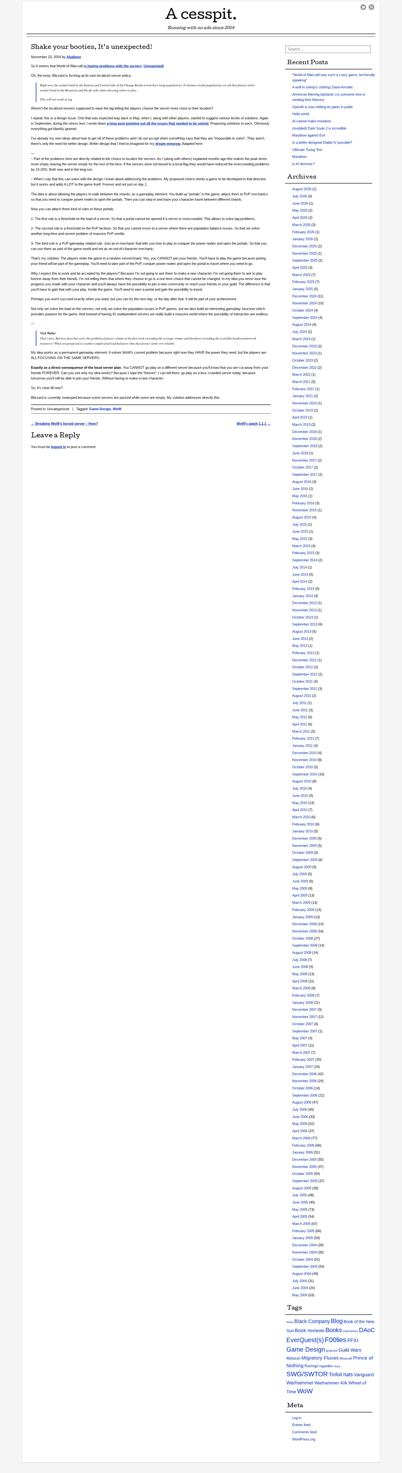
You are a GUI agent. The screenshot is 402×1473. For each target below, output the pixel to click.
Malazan (293, 1358)
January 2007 (302, 1067)
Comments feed (304, 1432)
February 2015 (303, 553)
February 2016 (303, 503)
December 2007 (304, 1009)
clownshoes (350, 1331)
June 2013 (300, 639)
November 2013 (304, 610)
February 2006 (303, 1145)
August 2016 (301, 482)
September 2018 (304, 446)
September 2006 (304, 1095)
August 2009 (301, 867)
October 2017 (302, 467)
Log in (296, 1418)
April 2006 (299, 1131)
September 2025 (304, 260)
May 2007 (299, 1038)
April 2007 (299, 1045)
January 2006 (302, 1152)
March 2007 (301, 1052)
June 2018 (300, 453)
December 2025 (304, 246)
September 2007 (304, 1031)
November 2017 (304, 460)
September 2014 (304, 560)
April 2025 (299, 267)
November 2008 (304, 931)
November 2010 (304, 760)
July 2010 (299, 788)
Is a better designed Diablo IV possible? (322, 142)
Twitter (363, 7)
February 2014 (303, 589)
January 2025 (302, 289)
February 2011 (303, 738)
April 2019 (299, 417)
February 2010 (303, 824)
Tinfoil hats (341, 1374)
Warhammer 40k (331, 1382)
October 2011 (302, 681)
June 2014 (300, 574)
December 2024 (304, 296)
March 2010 (301, 817)
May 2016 (299, 496)
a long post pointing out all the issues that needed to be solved (157, 123)
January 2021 (302, 396)
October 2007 (302, 1024)
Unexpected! (154, 66)
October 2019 (302, 410)
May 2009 (299, 888)
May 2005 (299, 1209)
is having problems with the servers (113, 66)
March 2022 (301, 374)
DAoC (367, 1330)
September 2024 (304, 317)
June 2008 (300, 967)
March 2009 (301, 902)
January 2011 (302, 746)
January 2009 (302, 917)
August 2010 (301, 781)
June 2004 (300, 1288)
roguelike (326, 1366)
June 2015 (300, 531)
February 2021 (303, 389)
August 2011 (301, 696)
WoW (117, 409)
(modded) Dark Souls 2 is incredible (319, 128)
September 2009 (304, 860)
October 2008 (302, 938)
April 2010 (299, 810)
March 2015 (301, 546)
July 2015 (299, 524)
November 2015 (304, 510)
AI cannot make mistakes (311, 121)
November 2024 (304, 303)
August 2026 (301, 189)
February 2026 (303, 232)
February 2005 (303, 1231)
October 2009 (302, 853)
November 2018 (304, 439)
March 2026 (301, 225)
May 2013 (299, 646)
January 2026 (302, 239)
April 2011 (299, 724)
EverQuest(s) (305, 1340)
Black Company (312, 1321)
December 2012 (304, 660)
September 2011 (304, 689)
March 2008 (301, 988)
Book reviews (310, 1330)
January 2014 (302, 596)
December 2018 (304, 432)
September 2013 (304, 624)
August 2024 (301, 324)
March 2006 (301, 1138)
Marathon (299, 157)
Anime (289, 1322)
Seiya (337, 1366)
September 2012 (304, 674)
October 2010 (302, 767)
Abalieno (74, 57)
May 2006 (299, 1124)
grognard (332, 1350)
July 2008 (299, 960)
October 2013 (302, 617)
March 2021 (301, 382)
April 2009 (299, 895)
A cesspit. (201, 16)
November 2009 (304, 846)
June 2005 (300, 1202)
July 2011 (299, 703)
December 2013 (304, 603)
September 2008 (304, 945)
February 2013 (303, 653)
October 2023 (302, 360)
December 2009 (304, 838)
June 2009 (300, 881)
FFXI (352, 1340)
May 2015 (299, 539)
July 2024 (299, 332)
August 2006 (301, 1102)
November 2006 (304, 1081)
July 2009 (299, 874)
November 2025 (304, 253)
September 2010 (304, 774)
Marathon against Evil (308, 135)
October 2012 (302, 667)
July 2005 (299, 1195)
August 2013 (301, 631)
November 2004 (304, 1252)
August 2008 (301, 952)
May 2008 (299, 974)
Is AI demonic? (303, 164)
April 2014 (299, 581)
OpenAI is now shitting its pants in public (322, 107)
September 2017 (304, 474)
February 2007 (303, 1059)
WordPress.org (303, 1439)
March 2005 (301, 1224)
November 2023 (304, 353)
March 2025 (301, 275)
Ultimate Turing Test (307, 150)
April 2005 (299, 1216)
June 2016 (300, 489)
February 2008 (303, 995)
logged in (58, 447)
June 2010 (300, 796)
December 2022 (304, 367)
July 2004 (299, 1281)
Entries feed (301, 1425)
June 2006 (300, 1117)
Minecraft (346, 1358)
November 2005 (304, 1167)
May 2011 (299, 717)
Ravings (311, 1366)
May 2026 (299, 210)
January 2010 (302, 831)
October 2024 (302, 310)
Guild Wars (349, 1350)
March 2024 (301, 339)
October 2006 (302, 1088)
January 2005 (302, 1238)
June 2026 (300, 203)
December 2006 (304, 1074)
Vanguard (364, 1374)
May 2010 (299, 803)
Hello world (300, 114)
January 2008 (302, 1002)
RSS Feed (371, 7)
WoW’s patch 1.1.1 (254, 424)
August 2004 (301, 1274)
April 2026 (299, 217)
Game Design (100, 409)
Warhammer (300, 1382)
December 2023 (304, 346)
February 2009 (303, 910)
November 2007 (304, 1017)
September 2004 (304, 1266)
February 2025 (303, 282)
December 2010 (304, 753)
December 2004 (304, 1245)
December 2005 (304, 1159)
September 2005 (304, 1181)
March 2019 (301, 424)
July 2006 (299, 1109)
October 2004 (302, 1259)
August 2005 (301, 1188)
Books (333, 1330)
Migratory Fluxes (320, 1358)
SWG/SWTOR (307, 1374)
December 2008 (304, 924)
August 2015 (301, 517)
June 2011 (300, 710)
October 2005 (302, 1174)
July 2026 (299, 196)
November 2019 (304, 403)
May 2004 (299, 1295)
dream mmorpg (167, 144)
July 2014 (299, 567)
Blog (337, 1321)
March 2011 (301, 731)
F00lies (335, 1339)
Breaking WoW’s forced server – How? (64, 424)
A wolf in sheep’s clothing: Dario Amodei (322, 87)
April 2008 (299, 981)
